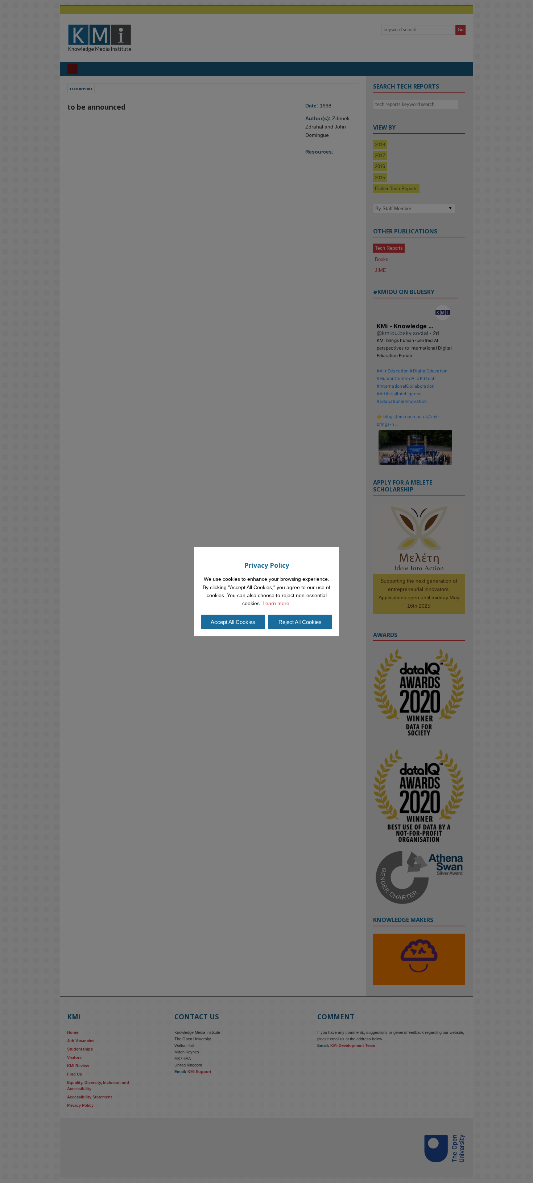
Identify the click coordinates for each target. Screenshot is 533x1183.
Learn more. (277, 603)
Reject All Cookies (300, 622)
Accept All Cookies (233, 622)
